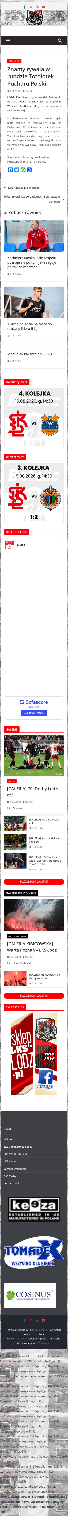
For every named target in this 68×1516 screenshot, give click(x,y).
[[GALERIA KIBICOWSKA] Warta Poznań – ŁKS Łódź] (34, 915)
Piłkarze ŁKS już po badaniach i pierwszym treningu (32, 199)
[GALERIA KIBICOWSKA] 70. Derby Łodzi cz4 (45, 976)
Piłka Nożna (14, 61)
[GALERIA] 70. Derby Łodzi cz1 (44, 821)
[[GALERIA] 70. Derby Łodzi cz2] (34, 755)
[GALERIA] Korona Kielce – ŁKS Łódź (44, 840)
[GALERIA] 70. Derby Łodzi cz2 (32, 792)
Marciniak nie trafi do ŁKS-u (29, 354)
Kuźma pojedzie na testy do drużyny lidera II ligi (29, 326)
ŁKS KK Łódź (11, 1161)
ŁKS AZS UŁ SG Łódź (15, 1154)
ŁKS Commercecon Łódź (18, 1146)
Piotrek (28, 91)
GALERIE (11, 781)
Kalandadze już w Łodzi (23, 188)
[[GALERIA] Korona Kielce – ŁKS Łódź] (15, 842)
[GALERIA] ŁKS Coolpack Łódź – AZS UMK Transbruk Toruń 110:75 (45, 860)
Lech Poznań (11, 1183)
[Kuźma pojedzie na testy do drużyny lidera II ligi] (34, 289)
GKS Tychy (10, 1176)
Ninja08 (29, 801)
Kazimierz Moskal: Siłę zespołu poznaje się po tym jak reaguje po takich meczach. (31, 262)
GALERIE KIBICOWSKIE (17, 936)
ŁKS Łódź (9, 1139)
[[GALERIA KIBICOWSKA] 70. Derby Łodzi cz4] (15, 979)
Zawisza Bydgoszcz (15, 1168)
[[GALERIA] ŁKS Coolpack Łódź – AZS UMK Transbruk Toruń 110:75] (15, 863)
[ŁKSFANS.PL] (34, 13)
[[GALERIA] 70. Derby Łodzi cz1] (15, 824)
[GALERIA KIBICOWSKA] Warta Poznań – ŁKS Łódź (32, 947)
